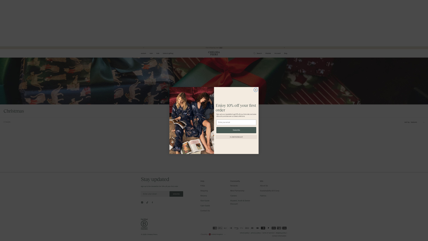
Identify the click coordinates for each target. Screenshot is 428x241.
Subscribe (236, 130)
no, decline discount (236, 137)
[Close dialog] (256, 90)
